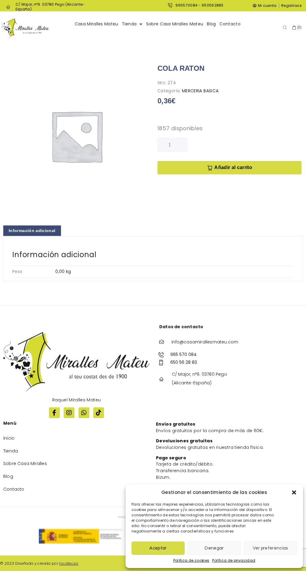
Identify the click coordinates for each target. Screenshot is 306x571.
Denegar (214, 548)
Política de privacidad (233, 560)
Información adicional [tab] (32, 230)
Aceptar (157, 548)
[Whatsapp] (84, 412)
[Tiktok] (98, 412)
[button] (294, 492)
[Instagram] (69, 412)
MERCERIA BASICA (200, 91)
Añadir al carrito (233, 167)
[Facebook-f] (54, 412)
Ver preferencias (270, 548)
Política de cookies (191, 560)
